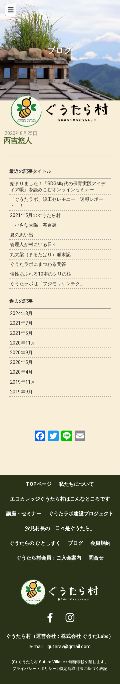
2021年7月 (21, 323)
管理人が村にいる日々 (33, 244)
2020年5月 (21, 362)
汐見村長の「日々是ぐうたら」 (60, 528)
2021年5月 (21, 333)
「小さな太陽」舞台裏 (33, 225)
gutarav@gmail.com (69, 646)
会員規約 (100, 543)
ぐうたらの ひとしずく (35, 543)
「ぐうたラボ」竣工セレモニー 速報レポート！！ (56, 202)
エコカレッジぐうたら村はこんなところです (60, 499)
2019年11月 (22, 382)
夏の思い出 (21, 234)
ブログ (75, 543)
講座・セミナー (23, 514)
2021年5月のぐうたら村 (35, 215)
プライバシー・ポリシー (34, 668)
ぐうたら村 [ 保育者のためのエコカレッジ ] (60, 111)
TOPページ (39, 484)
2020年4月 (21, 372)
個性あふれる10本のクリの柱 (40, 274)
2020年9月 (21, 352)
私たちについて (76, 484)
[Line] (66, 436)
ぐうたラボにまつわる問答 (38, 264)
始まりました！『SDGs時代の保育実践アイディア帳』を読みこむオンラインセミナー (58, 186)
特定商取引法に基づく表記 (83, 668)
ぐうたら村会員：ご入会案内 (48, 558)
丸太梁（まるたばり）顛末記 (40, 254)
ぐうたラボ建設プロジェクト (81, 514)
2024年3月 (21, 313)
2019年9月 (21, 391)
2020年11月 (22, 343)
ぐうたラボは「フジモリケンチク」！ (49, 283)
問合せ (96, 558)
